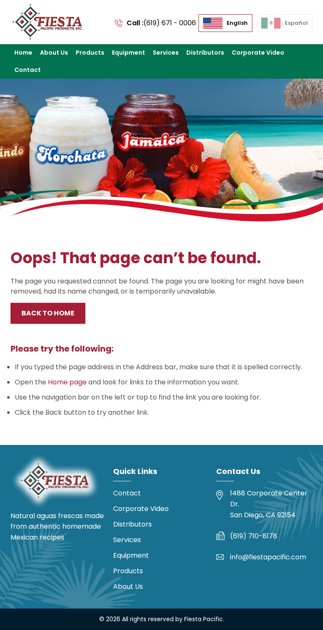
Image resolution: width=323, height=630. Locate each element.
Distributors (205, 52)
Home (23, 52)
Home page (67, 382)
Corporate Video (258, 52)
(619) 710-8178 (253, 536)
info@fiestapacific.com (268, 557)
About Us (54, 52)
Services (166, 52)
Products (90, 52)
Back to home (47, 313)
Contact (27, 70)
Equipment (128, 52)
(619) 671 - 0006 (169, 23)
